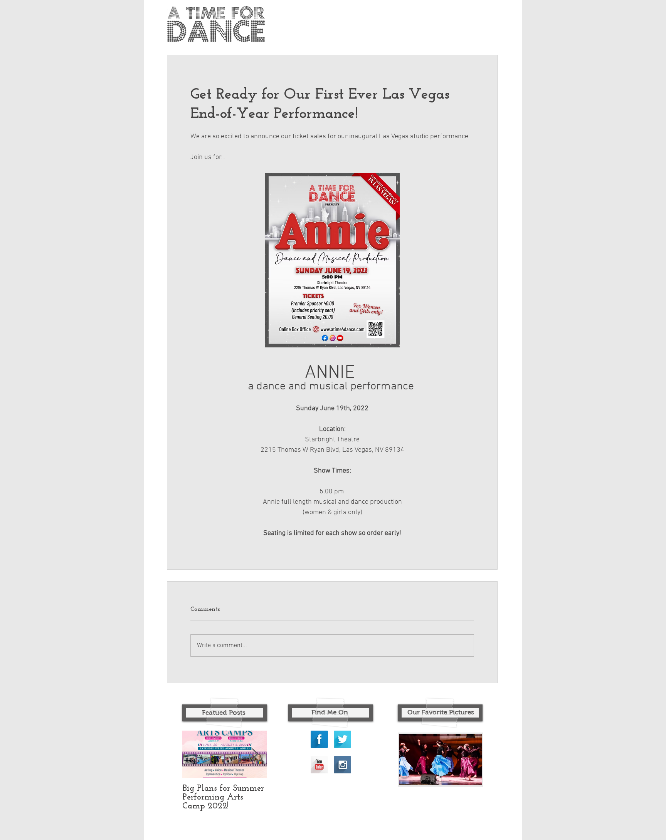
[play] (463, 778)
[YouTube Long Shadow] (319, 764)
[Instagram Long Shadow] (342, 764)
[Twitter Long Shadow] (342, 739)
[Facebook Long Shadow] (319, 739)
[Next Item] (254, 754)
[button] (440, 760)
